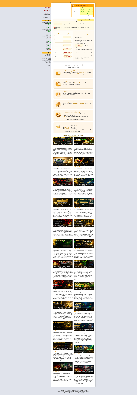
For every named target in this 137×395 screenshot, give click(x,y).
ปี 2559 (48, 35)
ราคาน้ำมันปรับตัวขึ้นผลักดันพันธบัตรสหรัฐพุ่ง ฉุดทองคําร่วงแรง (63, 185)
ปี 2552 (48, 45)
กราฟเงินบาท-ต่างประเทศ (46, 58)
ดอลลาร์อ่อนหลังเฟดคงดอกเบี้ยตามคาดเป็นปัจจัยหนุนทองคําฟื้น (84, 352)
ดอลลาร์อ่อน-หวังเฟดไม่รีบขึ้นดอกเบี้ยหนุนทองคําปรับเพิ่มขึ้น (84, 185)
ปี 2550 (48, 48)
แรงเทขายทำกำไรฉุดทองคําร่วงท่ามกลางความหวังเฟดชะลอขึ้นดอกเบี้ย (62, 226)
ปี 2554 (48, 42)
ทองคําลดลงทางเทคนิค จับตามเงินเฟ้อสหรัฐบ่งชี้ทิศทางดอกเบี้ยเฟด (63, 267)
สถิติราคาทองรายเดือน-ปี (47, 14)
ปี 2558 (49, 37)
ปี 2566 (48, 25)
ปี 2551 (48, 46)
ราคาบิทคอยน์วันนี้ (48, 55)
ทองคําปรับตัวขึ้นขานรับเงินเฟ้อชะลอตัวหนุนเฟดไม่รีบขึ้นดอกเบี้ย (84, 226)
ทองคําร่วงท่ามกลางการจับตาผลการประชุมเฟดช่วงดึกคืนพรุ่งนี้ (83, 372)
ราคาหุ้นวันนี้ (49, 59)
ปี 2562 (48, 31)
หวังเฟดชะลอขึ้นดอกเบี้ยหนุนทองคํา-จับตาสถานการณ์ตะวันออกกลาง (63, 246)
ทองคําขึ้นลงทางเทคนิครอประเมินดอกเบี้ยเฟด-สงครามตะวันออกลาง (63, 349)
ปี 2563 (48, 30)
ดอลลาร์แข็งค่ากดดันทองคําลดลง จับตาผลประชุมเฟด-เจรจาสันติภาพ (63, 369)
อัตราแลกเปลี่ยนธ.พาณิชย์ (46, 56)
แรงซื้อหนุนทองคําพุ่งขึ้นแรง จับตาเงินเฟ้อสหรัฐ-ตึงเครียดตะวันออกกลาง (84, 246)
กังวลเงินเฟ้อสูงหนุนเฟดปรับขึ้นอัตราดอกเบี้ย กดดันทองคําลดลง (62, 287)
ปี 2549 (49, 49)
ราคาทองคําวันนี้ (56, 0)
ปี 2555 (48, 41)
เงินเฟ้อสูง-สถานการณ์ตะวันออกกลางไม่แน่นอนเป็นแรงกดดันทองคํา (84, 309)
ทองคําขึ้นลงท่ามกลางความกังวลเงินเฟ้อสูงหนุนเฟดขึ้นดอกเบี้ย (83, 330)
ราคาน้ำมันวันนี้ (48, 54)
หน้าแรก (49, 65)
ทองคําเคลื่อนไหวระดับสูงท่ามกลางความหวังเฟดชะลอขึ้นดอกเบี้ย (63, 205)
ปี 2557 (49, 38)
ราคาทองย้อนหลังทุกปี (47, 51)
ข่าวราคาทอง (48, 62)
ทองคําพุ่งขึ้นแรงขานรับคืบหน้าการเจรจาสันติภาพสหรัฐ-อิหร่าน (84, 289)
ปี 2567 (48, 24)
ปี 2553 (48, 44)
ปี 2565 (48, 27)
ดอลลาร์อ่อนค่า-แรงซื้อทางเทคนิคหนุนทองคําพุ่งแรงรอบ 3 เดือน (84, 144)
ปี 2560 (48, 34)
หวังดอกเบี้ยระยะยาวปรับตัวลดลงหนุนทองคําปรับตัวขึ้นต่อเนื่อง (62, 164)
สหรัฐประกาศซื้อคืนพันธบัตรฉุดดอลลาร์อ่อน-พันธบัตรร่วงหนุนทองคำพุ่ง (84, 164)
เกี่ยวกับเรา (49, 63)
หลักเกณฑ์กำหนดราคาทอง (46, 18)
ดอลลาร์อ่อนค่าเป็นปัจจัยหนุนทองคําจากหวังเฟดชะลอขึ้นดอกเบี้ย (84, 205)
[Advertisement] (62, 11)
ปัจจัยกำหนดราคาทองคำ (47, 17)
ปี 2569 (48, 21)
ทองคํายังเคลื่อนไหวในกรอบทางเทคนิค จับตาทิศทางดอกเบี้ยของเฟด (62, 328)
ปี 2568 (48, 23)
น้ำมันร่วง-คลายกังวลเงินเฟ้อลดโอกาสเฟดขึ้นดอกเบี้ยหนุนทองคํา (62, 308)
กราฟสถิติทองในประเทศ (47, 15)
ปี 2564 (48, 28)
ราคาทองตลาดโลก (48, 61)
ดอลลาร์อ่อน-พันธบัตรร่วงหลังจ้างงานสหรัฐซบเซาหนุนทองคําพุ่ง (84, 267)
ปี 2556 (48, 39)
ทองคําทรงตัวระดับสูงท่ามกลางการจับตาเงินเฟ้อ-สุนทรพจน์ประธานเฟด (63, 144)
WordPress (75, 393)
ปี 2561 (49, 32)
